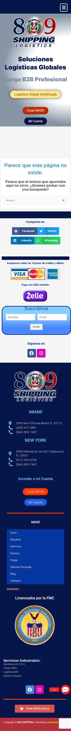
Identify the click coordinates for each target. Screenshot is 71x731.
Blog (13, 573)
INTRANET (13, 589)
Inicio (13, 532)
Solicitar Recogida (20, 567)
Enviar (36, 326)
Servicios (15, 546)
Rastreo (14, 553)
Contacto (15, 580)
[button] (24, 231)
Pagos (14, 560)
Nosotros (15, 539)
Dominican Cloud (57, 722)
